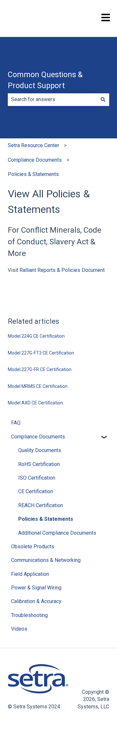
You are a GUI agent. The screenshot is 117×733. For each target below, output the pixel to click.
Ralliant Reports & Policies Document (62, 270)
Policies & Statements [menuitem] (45, 519)
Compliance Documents (35, 160)
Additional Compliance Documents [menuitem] (57, 533)
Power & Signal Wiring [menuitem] (36, 588)
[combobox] (52, 99)
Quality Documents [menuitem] (39, 450)
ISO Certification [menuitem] (36, 478)
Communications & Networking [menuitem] (46, 560)
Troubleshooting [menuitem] (29, 615)
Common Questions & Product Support (45, 80)
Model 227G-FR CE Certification (40, 369)
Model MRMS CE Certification (38, 386)
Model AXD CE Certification (35, 402)
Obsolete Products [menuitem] (32, 546)
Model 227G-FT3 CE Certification (41, 352)
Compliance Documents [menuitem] (38, 437)
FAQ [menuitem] (15, 423)
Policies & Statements (33, 174)
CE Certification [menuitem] (35, 491)
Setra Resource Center (33, 145)
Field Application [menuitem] (30, 574)
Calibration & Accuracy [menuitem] (36, 601)
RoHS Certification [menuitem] (39, 464)
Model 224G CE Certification (36, 336)
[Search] (103, 99)
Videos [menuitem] (19, 629)
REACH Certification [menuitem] (40, 505)
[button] (104, 437)
